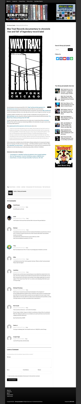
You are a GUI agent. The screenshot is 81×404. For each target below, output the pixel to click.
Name (8, 369)
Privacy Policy (22, 1)
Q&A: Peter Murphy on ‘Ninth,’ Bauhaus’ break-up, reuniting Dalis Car (67, 118)
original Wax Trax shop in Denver (16, 145)
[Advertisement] (64, 32)
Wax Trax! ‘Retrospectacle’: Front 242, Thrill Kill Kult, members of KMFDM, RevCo (27, 156)
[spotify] (71, 58)
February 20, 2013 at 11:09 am (19, 218)
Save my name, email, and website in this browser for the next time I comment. (24, 376)
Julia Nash (23, 186)
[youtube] (64, 58)
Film (8, 25)
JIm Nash (18, 186)
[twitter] (57, 58)
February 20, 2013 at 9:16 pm (19, 247)
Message (9, 356)
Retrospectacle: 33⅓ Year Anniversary (34, 186)
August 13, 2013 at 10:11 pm (19, 327)
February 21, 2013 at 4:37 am (19, 289)
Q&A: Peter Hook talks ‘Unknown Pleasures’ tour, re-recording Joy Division (67, 138)
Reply (27, 207)
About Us (8, 1)
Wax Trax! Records (47, 110)
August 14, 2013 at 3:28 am (18, 338)
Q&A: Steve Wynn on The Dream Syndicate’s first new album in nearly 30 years (67, 105)
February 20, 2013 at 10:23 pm (19, 272)
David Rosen (16, 205)
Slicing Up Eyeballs (21, 191)
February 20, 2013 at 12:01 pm (19, 229)
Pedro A (15, 325)
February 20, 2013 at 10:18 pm (19, 259)
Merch (8, 393)
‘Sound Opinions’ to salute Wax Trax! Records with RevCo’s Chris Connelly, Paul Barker (28, 154)
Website (39, 369)
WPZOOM (72, 401)
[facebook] (61, 58)
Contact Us (14, 1)
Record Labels (12, 25)
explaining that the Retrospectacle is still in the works (20, 126)
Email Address (26, 369)
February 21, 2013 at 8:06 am (19, 307)
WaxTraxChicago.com (11, 116)
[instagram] (68, 58)
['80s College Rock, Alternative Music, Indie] (26, 12)
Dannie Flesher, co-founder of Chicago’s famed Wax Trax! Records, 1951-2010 (26, 157)
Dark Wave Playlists (38, 1)
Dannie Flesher (12, 186)
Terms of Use (30, 1)
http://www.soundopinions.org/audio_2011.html (22, 238)
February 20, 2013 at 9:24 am (19, 207)
